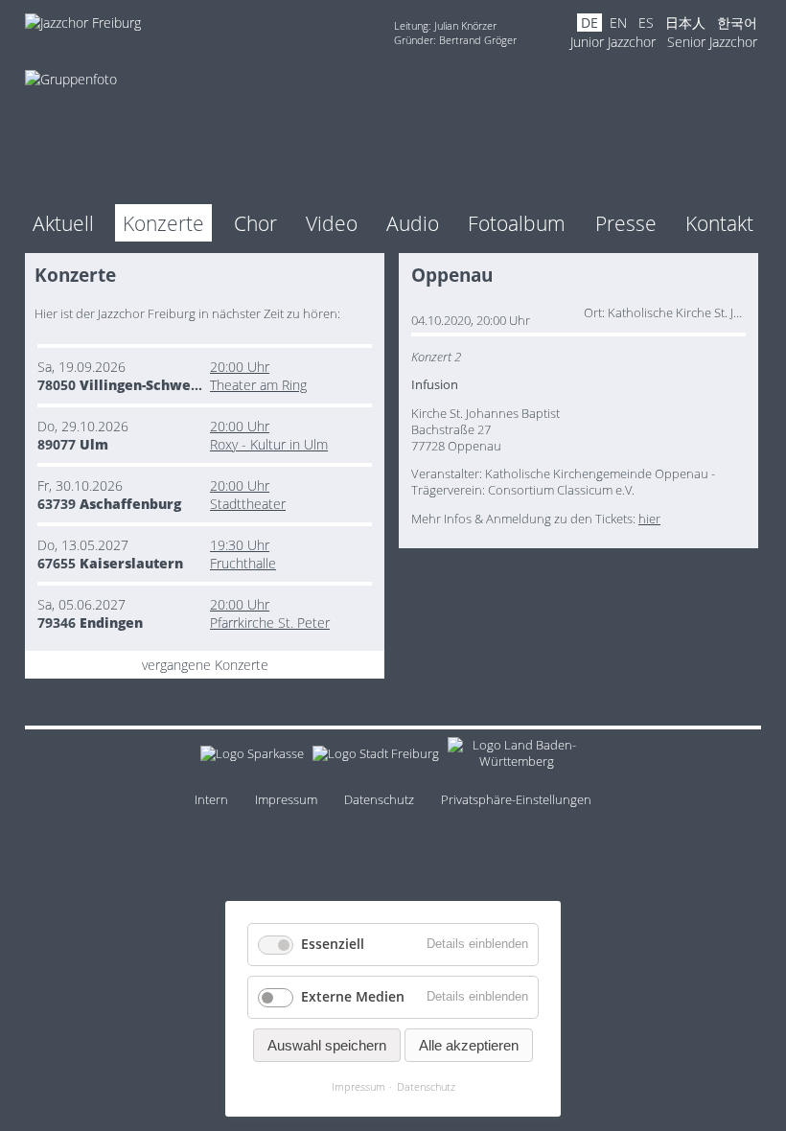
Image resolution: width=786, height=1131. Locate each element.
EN (618, 22)
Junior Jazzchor (613, 42)
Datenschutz (379, 800)
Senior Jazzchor (712, 42)
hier (649, 519)
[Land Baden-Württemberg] (517, 757)
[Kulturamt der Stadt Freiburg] (375, 757)
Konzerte (163, 223)
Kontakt (719, 223)
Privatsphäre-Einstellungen (516, 800)
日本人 (685, 22)
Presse (626, 223)
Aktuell (63, 223)
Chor (255, 223)
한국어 (737, 22)
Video (332, 223)
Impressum (286, 800)
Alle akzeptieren (469, 1045)
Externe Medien (353, 996)
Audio (412, 223)
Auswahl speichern (326, 1045)
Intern (211, 800)
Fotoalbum (517, 223)
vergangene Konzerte (205, 665)
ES (646, 22)
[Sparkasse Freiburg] (252, 757)
